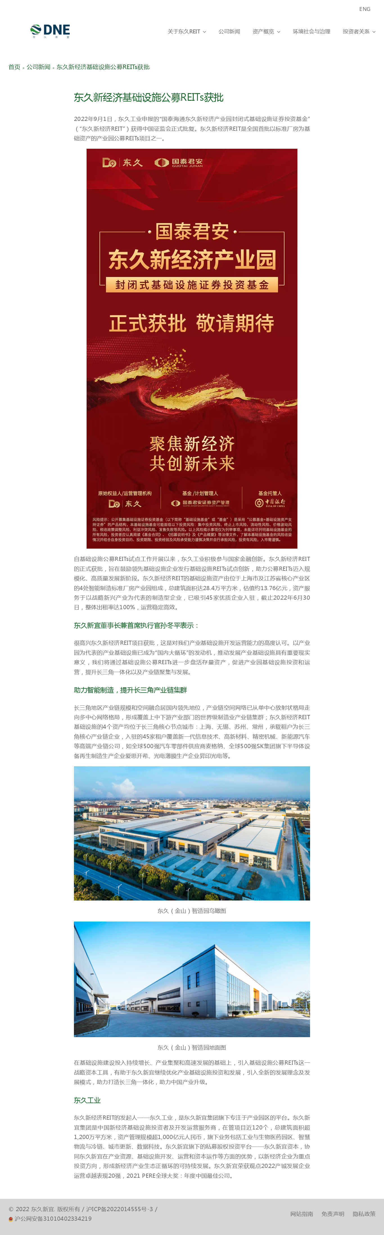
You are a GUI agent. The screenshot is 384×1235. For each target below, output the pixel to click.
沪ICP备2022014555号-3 (119, 1209)
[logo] (50, 20)
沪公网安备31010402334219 (53, 1218)
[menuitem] (365, 9)
